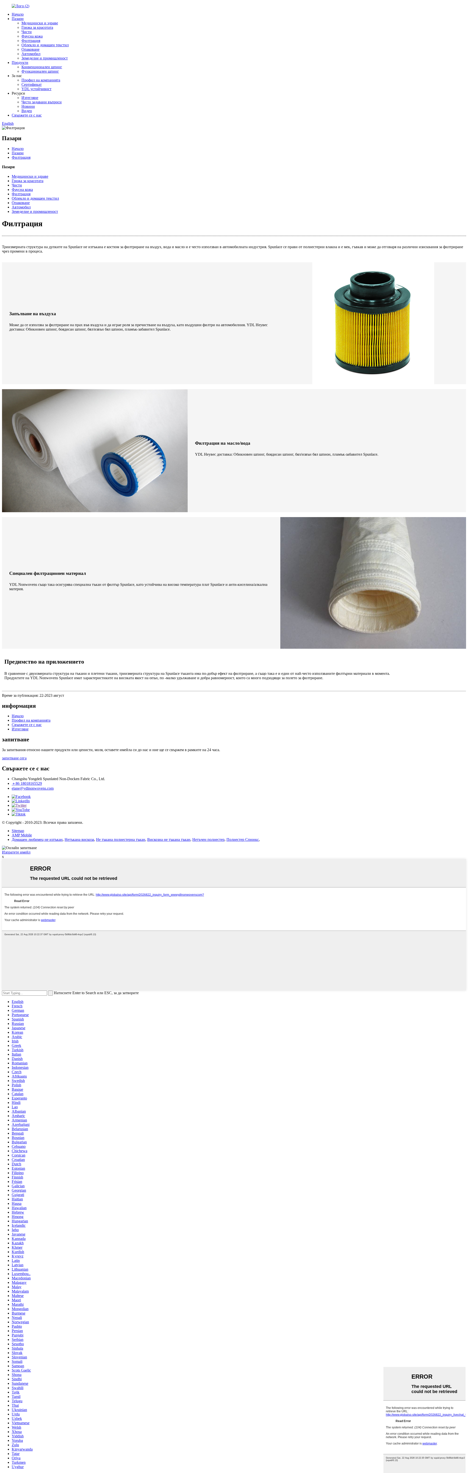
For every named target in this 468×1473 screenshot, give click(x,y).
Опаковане (30, 49)
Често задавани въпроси (41, 102)
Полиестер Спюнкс (242, 839)
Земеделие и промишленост (44, 58)
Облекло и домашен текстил (45, 45)
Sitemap (18, 831)
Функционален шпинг (40, 71)
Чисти (26, 32)
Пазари (18, 19)
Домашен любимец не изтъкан (37, 839)
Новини (28, 106)
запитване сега (14, 758)
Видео (26, 111)
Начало (18, 14)
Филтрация (30, 41)
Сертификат (31, 84)
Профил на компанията (40, 80)
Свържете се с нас (27, 115)
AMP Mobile (22, 835)
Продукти (20, 62)
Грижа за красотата (37, 27)
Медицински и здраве (39, 23)
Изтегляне (29, 98)
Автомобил (30, 54)
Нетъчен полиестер (208, 839)
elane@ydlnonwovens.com (33, 788)
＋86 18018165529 (27, 783)
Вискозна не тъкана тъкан (168, 839)
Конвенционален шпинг (41, 67)
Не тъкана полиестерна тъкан (120, 839)
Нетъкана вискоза (79, 839)
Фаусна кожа (32, 36)
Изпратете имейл (16, 852)
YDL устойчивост (36, 89)
